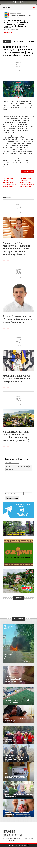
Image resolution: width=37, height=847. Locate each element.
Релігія (6, 791)
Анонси (13, 167)
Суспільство (8, 654)
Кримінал (7, 716)
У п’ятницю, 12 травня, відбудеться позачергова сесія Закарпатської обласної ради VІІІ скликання (27, 182)
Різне (6, 809)
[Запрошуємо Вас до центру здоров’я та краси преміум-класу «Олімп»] (18, 552)
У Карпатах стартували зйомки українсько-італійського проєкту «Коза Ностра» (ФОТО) (16, 436)
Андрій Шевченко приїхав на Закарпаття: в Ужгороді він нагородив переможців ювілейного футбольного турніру (17, 24)
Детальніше (7, 260)
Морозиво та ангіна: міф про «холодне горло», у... (17, 813)
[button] (6, 466)
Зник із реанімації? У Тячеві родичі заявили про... (17, 680)
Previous (31, 21)
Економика (7, 697)
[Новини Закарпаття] (18, 15)
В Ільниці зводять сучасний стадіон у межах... (17, 701)
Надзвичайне (8, 737)
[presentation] (7, 467)
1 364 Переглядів (20, 41)
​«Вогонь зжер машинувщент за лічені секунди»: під (19, 657)
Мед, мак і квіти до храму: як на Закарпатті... (18, 795)
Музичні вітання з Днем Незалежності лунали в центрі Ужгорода (16, 378)
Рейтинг (31, 41)
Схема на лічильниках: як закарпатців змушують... (16, 777)
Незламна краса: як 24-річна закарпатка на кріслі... (17, 759)
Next (33, 21)
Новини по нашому (9, 755)
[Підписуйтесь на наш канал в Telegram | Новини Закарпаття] (18, 510)
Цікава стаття (28, 171)
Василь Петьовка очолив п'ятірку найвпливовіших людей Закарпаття (17, 319)
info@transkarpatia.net (9, 840)
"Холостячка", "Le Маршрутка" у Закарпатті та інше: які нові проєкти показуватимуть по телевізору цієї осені (17, 248)
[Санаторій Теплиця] (18, 581)
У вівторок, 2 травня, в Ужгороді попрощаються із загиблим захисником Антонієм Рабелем (9, 182)
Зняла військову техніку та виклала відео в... (16, 719)
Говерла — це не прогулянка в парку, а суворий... (17, 740)
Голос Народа (8, 676)
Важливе (7, 773)
